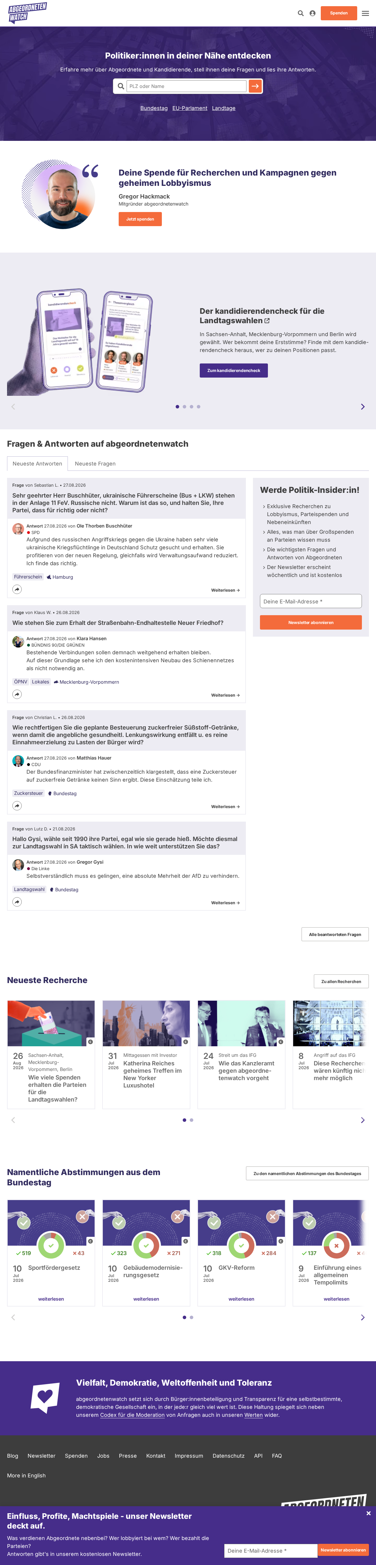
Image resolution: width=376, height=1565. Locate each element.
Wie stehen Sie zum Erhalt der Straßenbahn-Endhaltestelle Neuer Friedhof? (118, 622)
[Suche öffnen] (300, 13)
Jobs (103, 1456)
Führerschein (28, 577)
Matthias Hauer (94, 758)
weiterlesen (51, 1299)
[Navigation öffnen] (365, 13)
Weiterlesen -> (225, 590)
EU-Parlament (189, 108)
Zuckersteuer (28, 793)
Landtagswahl (29, 889)
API (258, 1456)
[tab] (37, 463)
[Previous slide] (13, 407)
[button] (177, 406)
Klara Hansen (92, 638)
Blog (12, 1456)
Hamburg (63, 577)
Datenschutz (229, 1456)
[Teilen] (17, 589)
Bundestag (154, 108)
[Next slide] (363, 407)
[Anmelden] (312, 13)
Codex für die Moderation (132, 1415)
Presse (128, 1456)
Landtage (224, 108)
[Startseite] (27, 13)
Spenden (76, 1456)
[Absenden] (255, 86)
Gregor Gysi (90, 862)
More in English (26, 1475)
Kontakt (155, 1456)
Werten (253, 1415)
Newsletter (42, 1456)
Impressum (189, 1456)
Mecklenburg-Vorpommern (89, 682)
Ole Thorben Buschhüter (104, 526)
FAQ (277, 1456)
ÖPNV (20, 682)
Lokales (40, 682)
